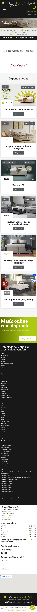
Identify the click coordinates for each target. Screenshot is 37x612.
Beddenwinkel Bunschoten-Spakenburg (10, 479)
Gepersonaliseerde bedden (7, 363)
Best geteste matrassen (6, 445)
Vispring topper (4, 461)
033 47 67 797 (31, 12)
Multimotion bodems (5, 375)
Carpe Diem (3, 407)
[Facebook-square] (2, 553)
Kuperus (3, 413)
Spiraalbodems (4, 373)
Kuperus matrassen (5, 451)
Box (2, 367)
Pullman (3, 403)
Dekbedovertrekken (5, 395)
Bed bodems (3, 369)
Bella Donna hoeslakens (6, 397)
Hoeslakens (3, 383)
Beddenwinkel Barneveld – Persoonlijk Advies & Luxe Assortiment (15, 477)
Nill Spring (3, 437)
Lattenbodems (4, 371)
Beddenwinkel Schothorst (6, 491)
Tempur (2, 411)
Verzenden (5, 568)
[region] (18, 23)
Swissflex (3, 429)
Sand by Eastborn (5, 425)
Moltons (3, 385)
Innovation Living (5, 421)
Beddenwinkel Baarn (5, 475)
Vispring (3, 415)
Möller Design (4, 439)
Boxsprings (3, 359)
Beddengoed (4, 381)
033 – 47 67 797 (8, 515)
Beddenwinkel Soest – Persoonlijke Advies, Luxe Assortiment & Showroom (17, 493)
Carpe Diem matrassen (6, 449)
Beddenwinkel (4, 469)
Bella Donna (3, 433)
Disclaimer (26, 599)
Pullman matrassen (5, 447)
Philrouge (3, 431)
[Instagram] (5, 553)
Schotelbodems (4, 376)
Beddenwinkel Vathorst (6, 495)
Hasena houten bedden (6, 440)
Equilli (2, 435)
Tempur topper (4, 465)
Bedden (2, 353)
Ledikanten (3, 357)
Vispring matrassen (5, 455)
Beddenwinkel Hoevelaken (7, 481)
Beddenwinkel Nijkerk (6, 489)
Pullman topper (4, 459)
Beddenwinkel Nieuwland (6, 487)
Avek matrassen (4, 453)
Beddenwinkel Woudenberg (7, 499)
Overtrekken (4, 387)
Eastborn (3, 405)
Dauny (2, 417)
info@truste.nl (7, 517)
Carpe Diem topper (5, 463)
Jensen (2, 419)
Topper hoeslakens (5, 389)
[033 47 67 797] (34, 7)
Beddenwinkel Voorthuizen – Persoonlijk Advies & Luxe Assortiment (16, 497)
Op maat (3, 361)
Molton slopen (4, 393)
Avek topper (3, 457)
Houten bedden (4, 355)
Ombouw (3, 365)
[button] (4, 9)
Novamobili (3, 423)
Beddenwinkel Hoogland (6, 483)
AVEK (2, 409)
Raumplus (3, 427)
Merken (2, 401)
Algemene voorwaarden (14, 599)
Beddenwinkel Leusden (6, 485)
